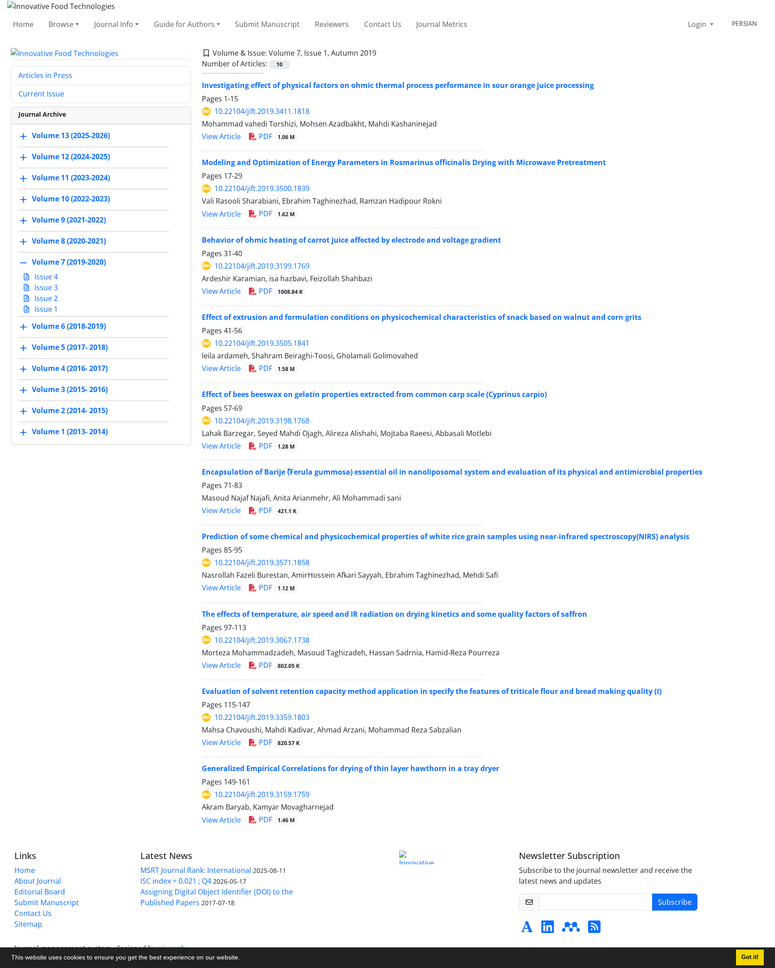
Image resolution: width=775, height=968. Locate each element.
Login (698, 24)
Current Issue (41, 94)
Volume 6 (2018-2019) (69, 326)
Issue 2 (45, 298)
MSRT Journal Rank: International (195, 870)
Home (23, 24)
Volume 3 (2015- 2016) (70, 390)
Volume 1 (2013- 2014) (70, 432)
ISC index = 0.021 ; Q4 (175, 881)
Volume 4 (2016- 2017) (70, 369)
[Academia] (527, 929)
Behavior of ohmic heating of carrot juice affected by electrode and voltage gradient (351, 240)
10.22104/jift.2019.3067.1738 (261, 640)
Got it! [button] (749, 957)
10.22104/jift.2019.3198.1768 (261, 421)
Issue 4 (45, 277)
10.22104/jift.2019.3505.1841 (261, 343)
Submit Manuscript (267, 24)
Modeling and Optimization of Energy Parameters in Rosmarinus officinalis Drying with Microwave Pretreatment (404, 162)
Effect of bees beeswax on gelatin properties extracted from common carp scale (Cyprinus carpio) (374, 394)
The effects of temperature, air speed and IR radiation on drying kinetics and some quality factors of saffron (394, 614)
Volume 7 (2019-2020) (69, 262)
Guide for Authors (184, 24)
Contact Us (382, 24)
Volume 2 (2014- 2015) (70, 411)
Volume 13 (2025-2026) (71, 136)
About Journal (37, 881)
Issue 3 (45, 287)
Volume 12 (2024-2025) (71, 157)
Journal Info (113, 24)
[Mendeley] (571, 929)
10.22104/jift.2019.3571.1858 (261, 562)
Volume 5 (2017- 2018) (70, 348)
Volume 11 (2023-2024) (71, 178)
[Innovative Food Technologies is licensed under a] (419, 857)
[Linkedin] (547, 929)
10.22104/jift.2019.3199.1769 (261, 266)
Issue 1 (45, 309)
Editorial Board (39, 892)
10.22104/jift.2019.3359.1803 (261, 717)
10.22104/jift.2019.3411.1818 (261, 111)
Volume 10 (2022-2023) (71, 199)
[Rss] (594, 929)
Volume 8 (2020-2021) (69, 241)
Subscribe (675, 902)
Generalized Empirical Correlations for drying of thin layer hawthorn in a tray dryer (350, 768)
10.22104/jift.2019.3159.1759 (261, 794)
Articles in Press (45, 75)
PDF (276, 136)
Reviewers (332, 24)
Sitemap (28, 924)
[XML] (383, 53)
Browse (61, 24)
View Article (221, 136)
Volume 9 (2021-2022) (69, 220)
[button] (243, 958)
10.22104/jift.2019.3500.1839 (261, 188)
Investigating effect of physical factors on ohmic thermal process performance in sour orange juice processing (398, 85)
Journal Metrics (441, 24)
